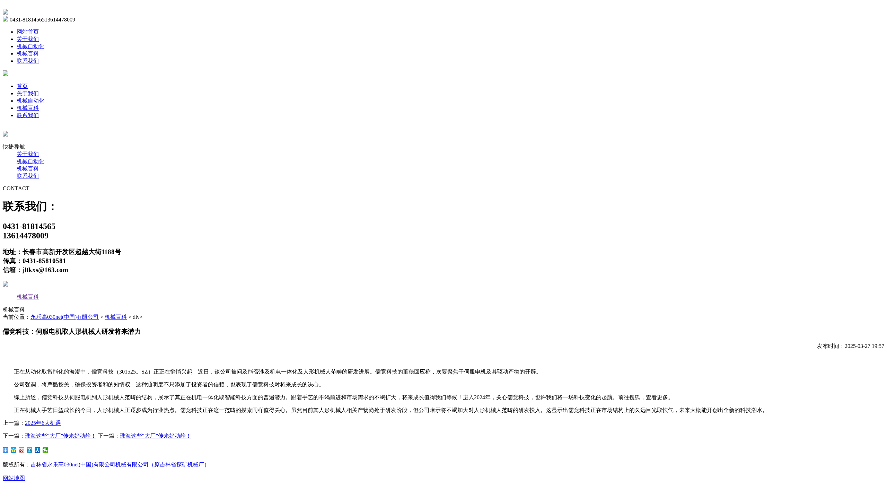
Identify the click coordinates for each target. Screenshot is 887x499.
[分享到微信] (46, 450)
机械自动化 (30, 46)
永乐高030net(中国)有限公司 (64, 317)
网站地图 (14, 478)
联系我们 (28, 61)
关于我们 (28, 39)
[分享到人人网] (38, 450)
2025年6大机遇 (43, 423)
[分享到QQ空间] (14, 450)
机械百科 (28, 53)
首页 (22, 86)
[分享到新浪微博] (22, 450)
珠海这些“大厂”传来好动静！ (60, 436)
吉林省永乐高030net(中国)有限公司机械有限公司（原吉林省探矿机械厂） (120, 464)
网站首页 (28, 32)
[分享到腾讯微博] (30, 450)
